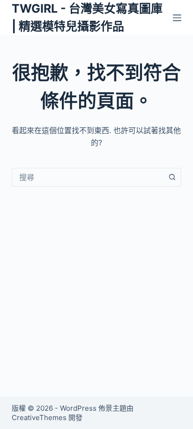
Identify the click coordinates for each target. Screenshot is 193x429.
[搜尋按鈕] (172, 177)
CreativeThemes (39, 417)
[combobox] (87, 177)
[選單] (177, 18)
